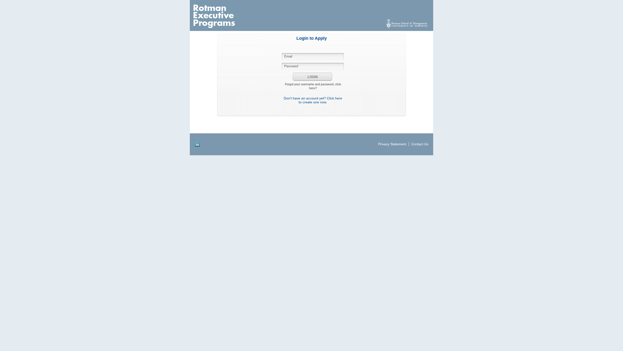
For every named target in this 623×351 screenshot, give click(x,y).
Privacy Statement (392, 144)
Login (313, 77)
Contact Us (419, 144)
